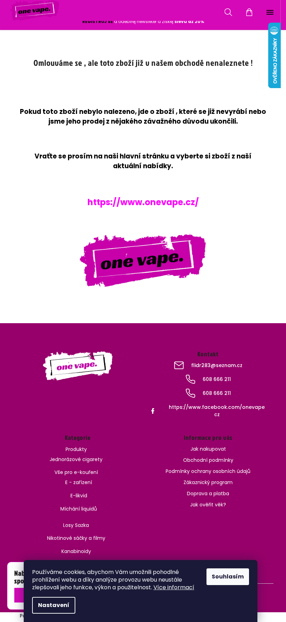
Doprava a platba (208, 493)
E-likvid (78, 495)
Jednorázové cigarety (76, 459)
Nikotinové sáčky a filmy (76, 538)
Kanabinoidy (76, 551)
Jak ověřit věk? (208, 504)
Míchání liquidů (78, 508)
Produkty (76, 449)
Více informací (173, 587)
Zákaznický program (208, 482)
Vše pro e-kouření (76, 472)
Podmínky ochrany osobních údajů (208, 471)
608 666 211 (217, 379)
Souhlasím (228, 577)
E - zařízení (78, 482)
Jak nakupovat (208, 448)
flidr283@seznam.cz (216, 365)
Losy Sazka (76, 525)
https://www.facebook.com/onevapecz (217, 411)
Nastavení (53, 605)
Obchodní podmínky (208, 460)
